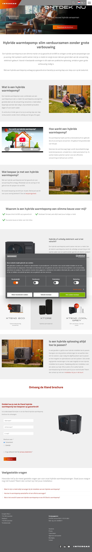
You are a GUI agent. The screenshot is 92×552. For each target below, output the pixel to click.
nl (82, 2)
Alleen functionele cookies (20, 294)
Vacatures (51, 529)
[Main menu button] (89, 2)
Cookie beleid (52, 533)
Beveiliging (51, 538)
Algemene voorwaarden (55, 536)
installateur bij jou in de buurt (73, 372)
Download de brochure (65, 27)
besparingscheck (31, 193)
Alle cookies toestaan (72, 294)
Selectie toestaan (46, 294)
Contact (51, 540)
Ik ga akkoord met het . (18, 452)
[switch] (35, 282)
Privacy (51, 531)
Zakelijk (7, 445)
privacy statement (26, 452)
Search (73, 2)
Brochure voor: (8, 439)
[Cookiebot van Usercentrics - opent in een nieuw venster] (77, 256)
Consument (9, 442)
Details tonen (77, 289)
